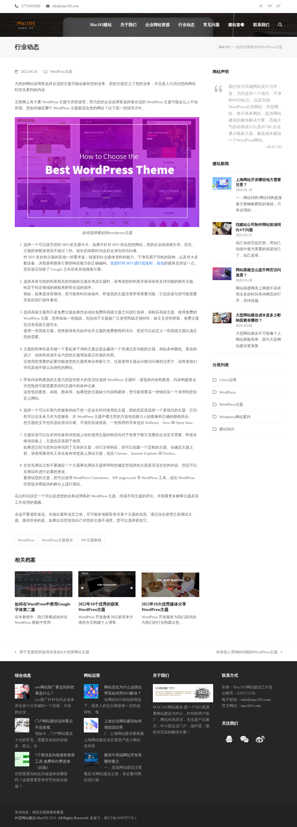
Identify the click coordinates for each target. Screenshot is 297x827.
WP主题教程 (91, 540)
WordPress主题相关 (57, 540)
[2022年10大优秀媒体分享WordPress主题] (170, 584)
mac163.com (251, 705)
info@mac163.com (65, 6)
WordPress (26, 540)
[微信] (270, 8)
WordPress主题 (61, 72)
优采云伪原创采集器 (48, 812)
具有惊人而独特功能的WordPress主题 (247, 652)
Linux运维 (227, 380)
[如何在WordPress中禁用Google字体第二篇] (44, 584)
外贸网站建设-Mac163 (31, 818)
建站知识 (226, 429)
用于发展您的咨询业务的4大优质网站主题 (52, 652)
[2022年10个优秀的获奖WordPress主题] (107, 584)
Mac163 (224, 47)
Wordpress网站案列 (235, 417)
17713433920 (30, 6)
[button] (280, 25)
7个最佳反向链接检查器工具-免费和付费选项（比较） (55, 761)
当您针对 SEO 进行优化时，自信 (137, 263)
